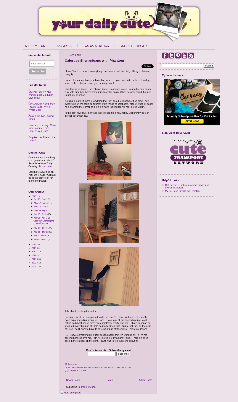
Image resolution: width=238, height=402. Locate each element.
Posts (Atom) (88, 386)
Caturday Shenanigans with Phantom (43, 222)
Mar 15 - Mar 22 (41, 232)
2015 (34, 196)
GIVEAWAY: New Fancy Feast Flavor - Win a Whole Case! (41, 106)
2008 (34, 266)
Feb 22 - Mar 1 (41, 239)
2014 (34, 244)
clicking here (45, 166)
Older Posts (145, 380)
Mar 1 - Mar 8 (40, 236)
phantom (87, 367)
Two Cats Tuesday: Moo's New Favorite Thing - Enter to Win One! (42, 128)
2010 (34, 259)
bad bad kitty (77, 367)
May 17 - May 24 (42, 203)
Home (110, 380)
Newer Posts (73, 380)
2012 (34, 251)
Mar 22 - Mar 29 (41, 228)
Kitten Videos (35, 45)
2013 (34, 248)
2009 (34, 263)
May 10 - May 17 (42, 207)
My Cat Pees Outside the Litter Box (182, 191)
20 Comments (71, 364)
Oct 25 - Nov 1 (41, 199)
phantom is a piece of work (103, 367)
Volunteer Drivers (134, 45)
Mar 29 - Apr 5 (40, 218)
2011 (34, 255)
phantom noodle (124, 367)
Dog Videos (64, 45)
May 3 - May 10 (41, 210)
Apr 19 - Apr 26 (41, 214)
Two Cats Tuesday (96, 45)
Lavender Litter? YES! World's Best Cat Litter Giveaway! (40, 94)
